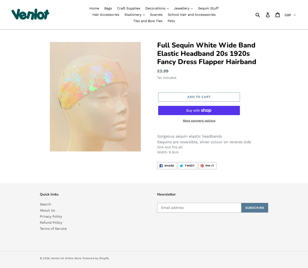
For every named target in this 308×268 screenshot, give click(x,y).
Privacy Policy (51, 216)
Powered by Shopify (96, 258)
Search (45, 204)
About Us (47, 210)
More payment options (199, 120)
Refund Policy (51, 223)
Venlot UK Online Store (66, 258)
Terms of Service (53, 229)
